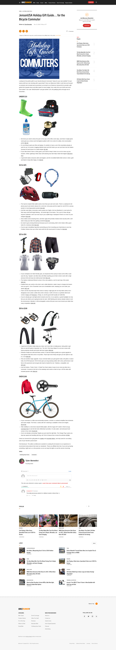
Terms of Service (50, 337)
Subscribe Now (58, 333)
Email (41, 319)
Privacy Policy (42, 337)
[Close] (77, 309)
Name (41, 326)
